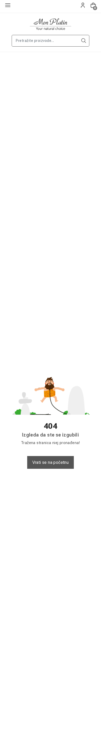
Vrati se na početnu (50, 462)
